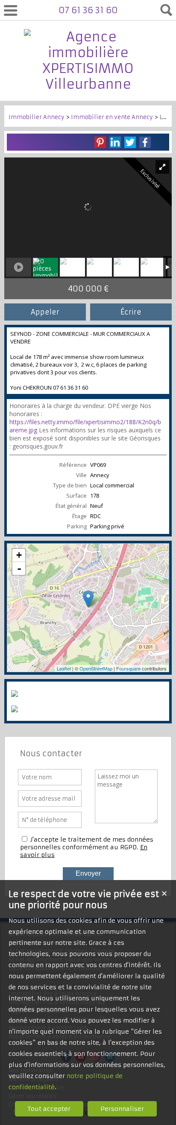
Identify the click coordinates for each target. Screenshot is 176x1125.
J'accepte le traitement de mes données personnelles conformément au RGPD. (86, 843)
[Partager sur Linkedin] (115, 142)
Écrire (130, 312)
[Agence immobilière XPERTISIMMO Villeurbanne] (88, 84)
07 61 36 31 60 (88, 10)
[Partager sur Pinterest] (100, 142)
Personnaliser (122, 1109)
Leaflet (64, 668)
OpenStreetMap (95, 668)
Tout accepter (49, 1109)
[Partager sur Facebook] (145, 142)
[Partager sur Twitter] (130, 142)
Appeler (45, 312)
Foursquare (128, 668)
